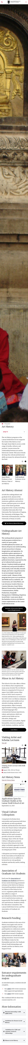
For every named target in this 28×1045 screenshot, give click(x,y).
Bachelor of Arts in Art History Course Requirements (14, 609)
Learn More (14, 730)
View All (4, 743)
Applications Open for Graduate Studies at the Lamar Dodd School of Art (13, 800)
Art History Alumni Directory (15, 523)
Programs (7, 423)
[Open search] (2, 2)
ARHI (9, 989)
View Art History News (8, 780)
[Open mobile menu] (26, 2)
